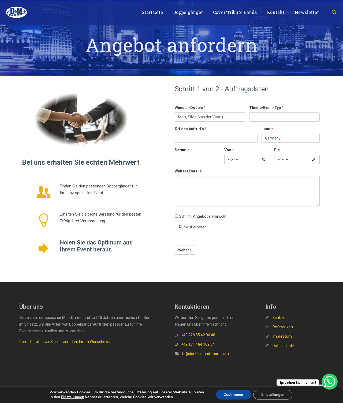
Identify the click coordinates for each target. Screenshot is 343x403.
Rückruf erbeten (192, 227)
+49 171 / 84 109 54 (198, 344)
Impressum (282, 336)
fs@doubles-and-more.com (205, 354)
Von (229, 150)
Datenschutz (283, 346)
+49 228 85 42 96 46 (198, 335)
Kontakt (279, 317)
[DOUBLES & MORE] (16, 12)
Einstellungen (72, 397)
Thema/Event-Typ (266, 108)
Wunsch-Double (190, 108)
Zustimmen (233, 394)
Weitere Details (188, 171)
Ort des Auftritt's (191, 129)
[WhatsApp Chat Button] (330, 382)
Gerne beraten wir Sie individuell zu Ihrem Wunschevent (66, 342)
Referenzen (282, 327)
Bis (277, 150)
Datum (182, 150)
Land (267, 129)
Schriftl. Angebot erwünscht (202, 216)
